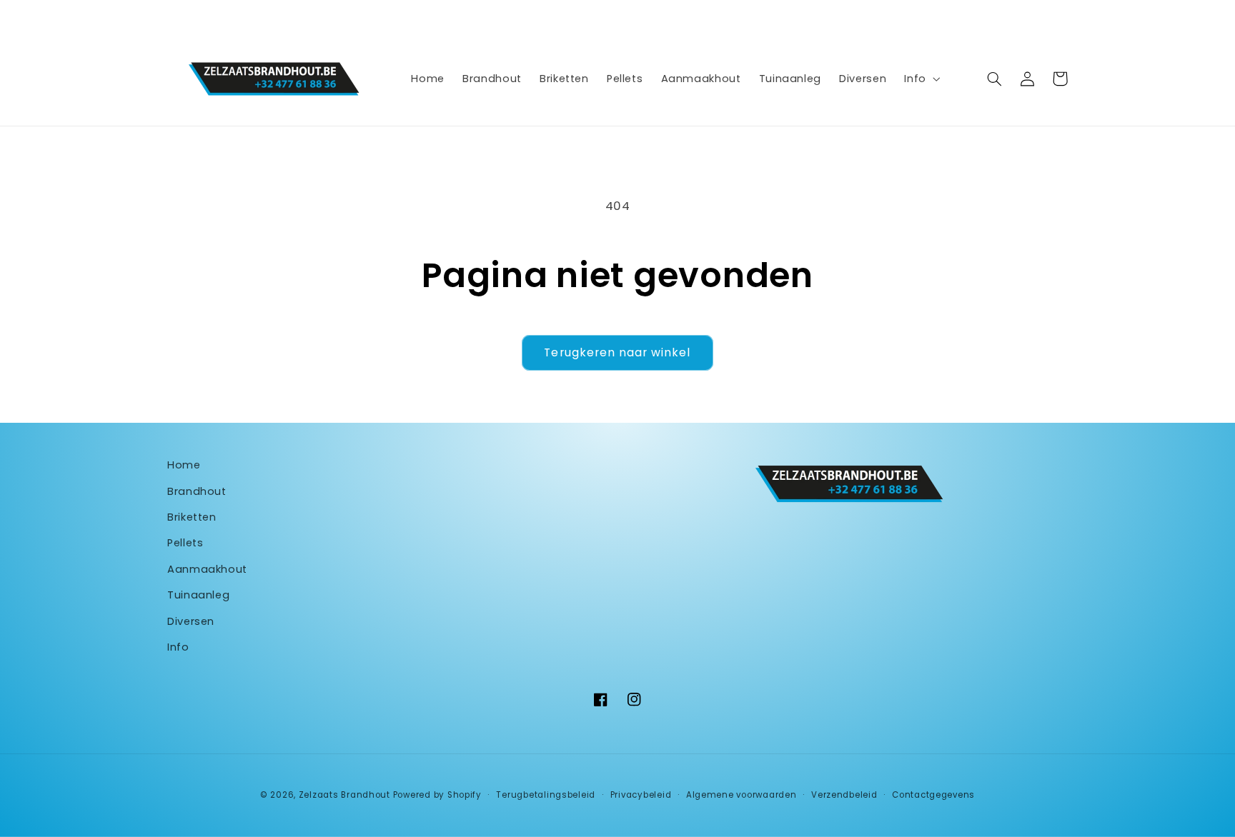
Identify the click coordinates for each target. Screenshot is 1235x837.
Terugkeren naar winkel (617, 352)
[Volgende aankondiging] (885, 15)
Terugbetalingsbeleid (545, 795)
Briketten (192, 517)
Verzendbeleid (844, 795)
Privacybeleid (641, 795)
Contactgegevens (933, 795)
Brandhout (197, 491)
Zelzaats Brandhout (344, 795)
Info (178, 647)
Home (184, 465)
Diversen (190, 621)
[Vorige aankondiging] (349, 15)
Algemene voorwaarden (741, 795)
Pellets (185, 543)
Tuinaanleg (198, 595)
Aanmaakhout (207, 569)
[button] (921, 78)
